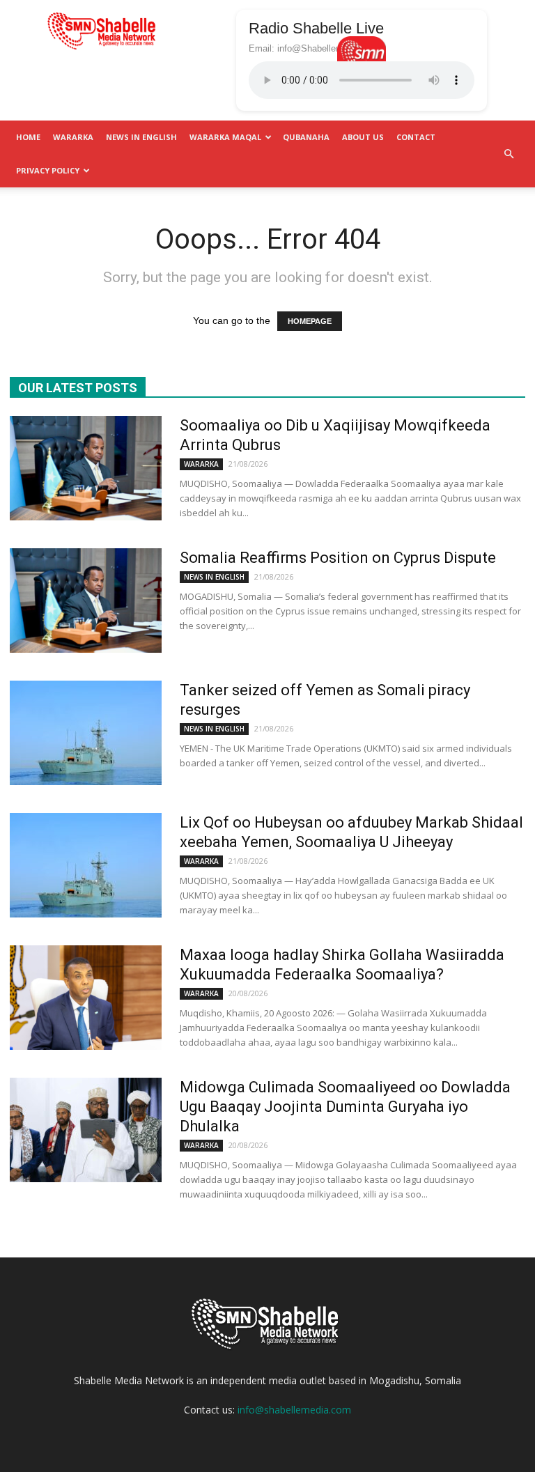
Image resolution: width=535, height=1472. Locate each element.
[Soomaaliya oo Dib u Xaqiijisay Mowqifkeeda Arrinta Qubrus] (86, 468)
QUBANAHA (306, 137)
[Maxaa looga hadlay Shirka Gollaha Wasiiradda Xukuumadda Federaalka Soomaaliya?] (86, 997)
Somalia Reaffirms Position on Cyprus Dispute (338, 557)
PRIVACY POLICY (47, 170)
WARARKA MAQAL (225, 137)
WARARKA (73, 137)
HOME (28, 137)
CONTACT (415, 137)
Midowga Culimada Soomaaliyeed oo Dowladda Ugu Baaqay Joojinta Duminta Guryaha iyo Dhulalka (345, 1106)
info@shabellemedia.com (294, 1409)
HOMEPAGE (310, 321)
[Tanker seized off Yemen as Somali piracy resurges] (86, 733)
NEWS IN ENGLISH (141, 137)
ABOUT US (363, 137)
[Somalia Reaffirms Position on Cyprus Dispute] (86, 600)
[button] (508, 154)
